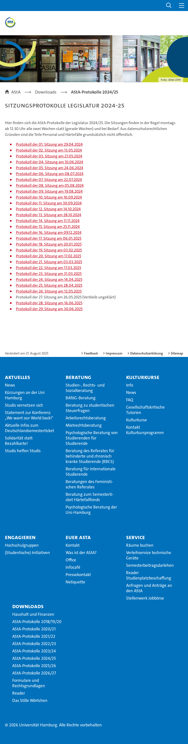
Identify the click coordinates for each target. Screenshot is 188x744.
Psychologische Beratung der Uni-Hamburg (91, 509)
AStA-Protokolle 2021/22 (33, 636)
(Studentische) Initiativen (27, 552)
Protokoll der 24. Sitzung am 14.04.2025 (49, 279)
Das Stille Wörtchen (29, 700)
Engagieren (20, 537)
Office (71, 560)
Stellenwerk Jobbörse (145, 598)
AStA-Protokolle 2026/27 (34, 673)
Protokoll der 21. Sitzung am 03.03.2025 (49, 261)
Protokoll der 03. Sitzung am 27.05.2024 (49, 156)
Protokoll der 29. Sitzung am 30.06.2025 (49, 308)
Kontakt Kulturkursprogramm (145, 430)
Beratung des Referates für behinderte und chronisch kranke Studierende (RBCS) (90, 456)
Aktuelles (17, 377)
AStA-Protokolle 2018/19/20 (36, 621)
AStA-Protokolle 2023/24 (34, 651)
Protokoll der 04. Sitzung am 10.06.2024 (49, 162)
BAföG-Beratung (80, 398)
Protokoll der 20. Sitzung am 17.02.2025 (48, 256)
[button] (169, 5)
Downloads (28, 606)
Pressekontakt (78, 574)
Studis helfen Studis (23, 450)
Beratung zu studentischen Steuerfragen (90, 407)
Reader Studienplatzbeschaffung (148, 575)
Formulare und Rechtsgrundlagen (28, 683)
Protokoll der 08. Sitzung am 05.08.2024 (50, 185)
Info (129, 385)
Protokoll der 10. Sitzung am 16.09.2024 (49, 197)
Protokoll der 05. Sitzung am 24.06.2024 (49, 167)
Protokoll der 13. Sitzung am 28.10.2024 (48, 214)
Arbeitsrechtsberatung (86, 418)
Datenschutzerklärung (146, 353)
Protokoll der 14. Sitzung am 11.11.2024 (48, 220)
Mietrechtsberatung (84, 425)
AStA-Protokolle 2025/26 (34, 665)
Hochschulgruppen (22, 545)
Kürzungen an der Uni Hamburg (25, 395)
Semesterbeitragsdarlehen (150, 565)
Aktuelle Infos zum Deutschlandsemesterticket (29, 428)
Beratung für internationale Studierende (91, 471)
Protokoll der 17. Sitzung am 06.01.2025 (48, 238)
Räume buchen (139, 545)
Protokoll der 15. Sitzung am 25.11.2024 (48, 226)
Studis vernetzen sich (24, 405)
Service (135, 537)
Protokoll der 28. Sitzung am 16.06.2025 (49, 303)
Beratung (78, 377)
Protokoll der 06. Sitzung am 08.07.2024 (49, 173)
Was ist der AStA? (81, 552)
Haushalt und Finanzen (33, 614)
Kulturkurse (142, 377)
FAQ (129, 399)
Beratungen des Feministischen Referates (89, 484)
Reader (18, 693)
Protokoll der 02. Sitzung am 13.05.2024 (49, 150)
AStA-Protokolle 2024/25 (34, 658)
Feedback (91, 353)
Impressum (114, 353)
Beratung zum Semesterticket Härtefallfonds (90, 497)
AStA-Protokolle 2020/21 (34, 629)
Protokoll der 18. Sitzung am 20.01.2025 (49, 244)
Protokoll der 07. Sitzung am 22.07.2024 (49, 179)
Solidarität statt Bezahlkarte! (19, 440)
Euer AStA (78, 537)
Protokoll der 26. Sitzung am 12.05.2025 (49, 291)
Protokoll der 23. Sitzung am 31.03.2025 (49, 273)
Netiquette (75, 582)
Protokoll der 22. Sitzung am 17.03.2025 (48, 267)
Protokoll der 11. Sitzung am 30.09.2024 (49, 203)
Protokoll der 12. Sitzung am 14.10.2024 (48, 209)
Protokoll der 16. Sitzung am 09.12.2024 (49, 232)
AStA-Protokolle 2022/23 (34, 643)
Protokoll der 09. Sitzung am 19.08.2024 (49, 191)
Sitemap (177, 353)
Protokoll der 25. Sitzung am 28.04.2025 (49, 285)
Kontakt (73, 545)
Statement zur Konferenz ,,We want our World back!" (29, 415)
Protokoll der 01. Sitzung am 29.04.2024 (49, 144)
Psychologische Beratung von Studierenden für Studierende (92, 438)
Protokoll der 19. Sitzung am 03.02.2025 (49, 250)
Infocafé (73, 567)
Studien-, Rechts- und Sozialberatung (85, 387)
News (10, 385)
